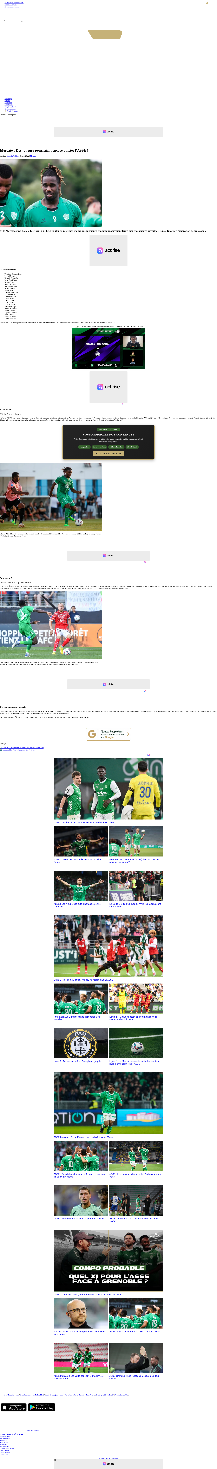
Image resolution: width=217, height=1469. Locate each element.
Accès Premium (11, 111)
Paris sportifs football (104, 1395)
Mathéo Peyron (4, 1446)
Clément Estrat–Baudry (7, 1448)
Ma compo (8, 99)
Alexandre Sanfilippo (33, 1430)
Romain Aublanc (13, 156)
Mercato (7, 101)
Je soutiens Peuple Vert (108, 454)
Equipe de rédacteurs (12, 7)
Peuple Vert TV (10, 107)
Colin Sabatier (4, 1450)
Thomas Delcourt (5, 1438)
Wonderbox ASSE (121, 1395)
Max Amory (3, 1440)
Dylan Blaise (4, 1455)
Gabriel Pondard (5, 1453)
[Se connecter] (206, 3)
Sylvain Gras (4, 1442)
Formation (8, 103)
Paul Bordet (3, 1444)
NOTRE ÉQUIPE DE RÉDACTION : (12, 1434)
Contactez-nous (10, 109)
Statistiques (9, 105)
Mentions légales (11, 5)
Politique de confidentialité (14, 3)
